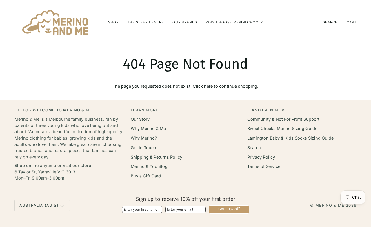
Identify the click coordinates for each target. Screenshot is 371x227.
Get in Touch (143, 147)
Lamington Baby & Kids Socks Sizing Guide (290, 138)
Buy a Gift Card (146, 175)
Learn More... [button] (147, 110)
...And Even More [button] (267, 110)
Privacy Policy (261, 157)
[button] (113, 22)
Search (254, 147)
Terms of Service (263, 166)
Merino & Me (329, 205)
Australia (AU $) (39, 205)
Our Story (140, 119)
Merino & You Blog (149, 166)
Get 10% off (229, 209)
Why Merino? (144, 138)
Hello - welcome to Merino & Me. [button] (54, 110)
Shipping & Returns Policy (156, 157)
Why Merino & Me (148, 128)
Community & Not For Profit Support (283, 119)
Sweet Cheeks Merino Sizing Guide (282, 128)
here (208, 86)
